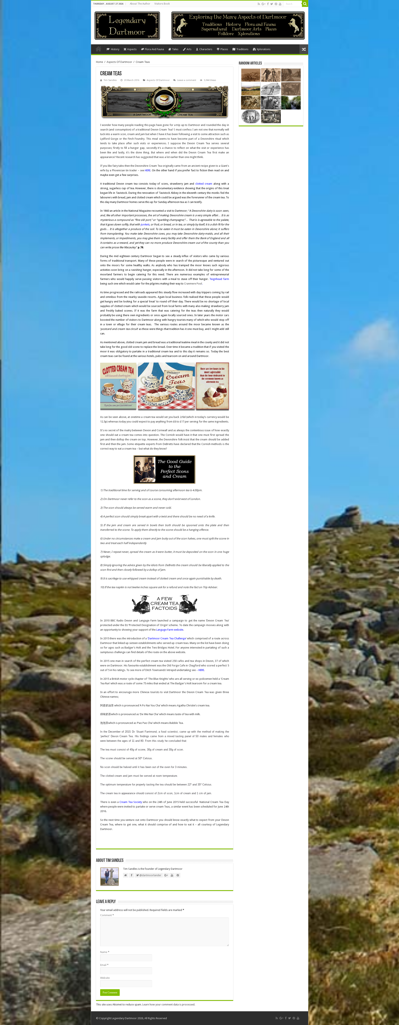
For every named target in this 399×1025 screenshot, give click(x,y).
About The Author (140, 3)
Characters (205, 49)
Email (104, 965)
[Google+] (263, 3)
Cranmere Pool (193, 283)
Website (105, 977)
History (115, 49)
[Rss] (258, 3)
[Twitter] (271, 3)
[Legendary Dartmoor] (127, 25)
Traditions (242, 49)
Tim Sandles (110, 80)
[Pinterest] (276, 3)
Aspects (132, 49)
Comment (107, 915)
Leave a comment (186, 80)
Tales (175, 49)
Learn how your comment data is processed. (168, 1004)
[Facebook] (268, 3)
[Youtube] (280, 3)
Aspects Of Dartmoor (119, 61)
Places (224, 49)
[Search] (305, 4)
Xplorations (263, 49)
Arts (189, 49)
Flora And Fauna (154, 49)
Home (98, 48)
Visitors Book (162, 3)
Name (104, 952)
